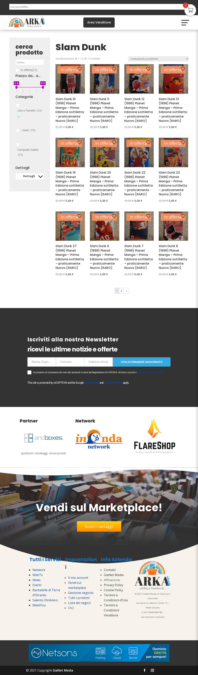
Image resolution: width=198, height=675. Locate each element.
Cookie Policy (113, 590)
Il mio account (78, 577)
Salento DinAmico (45, 600)
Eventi (36, 585)
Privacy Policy (91, 382)
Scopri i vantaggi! (99, 526)
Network (38, 570)
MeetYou (39, 605)
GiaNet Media (114, 575)
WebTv (37, 575)
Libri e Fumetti (29, 110)
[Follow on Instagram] (152, 670)
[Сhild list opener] (18, 116)
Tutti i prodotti (79, 598)
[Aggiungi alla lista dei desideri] (80, 68)
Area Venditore (99, 22)
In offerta (28, 70)
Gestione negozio (81, 593)
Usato (28, 130)
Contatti (110, 570)
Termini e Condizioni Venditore (111, 610)
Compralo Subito (27, 152)
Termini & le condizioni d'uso (150, 372)
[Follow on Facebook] (145, 670)
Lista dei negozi (79, 603)
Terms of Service (113, 382)
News (36, 580)
